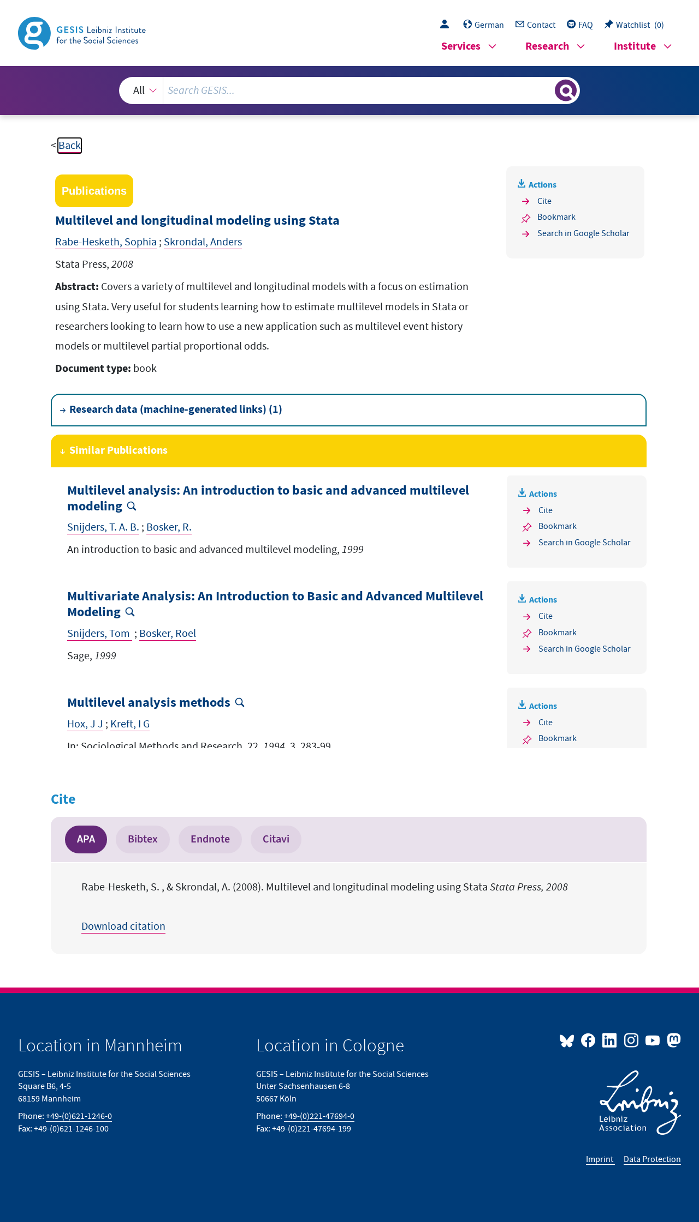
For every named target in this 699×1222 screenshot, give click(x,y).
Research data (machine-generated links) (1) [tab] (175, 409)
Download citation (123, 926)
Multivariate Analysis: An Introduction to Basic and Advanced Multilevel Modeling (275, 605)
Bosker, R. (169, 527)
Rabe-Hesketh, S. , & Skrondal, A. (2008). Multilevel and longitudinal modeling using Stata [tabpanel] (324, 907)
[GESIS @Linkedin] (610, 1040)
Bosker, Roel (167, 634)
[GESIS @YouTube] (653, 1040)
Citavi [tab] (276, 839)
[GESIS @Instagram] (631, 1040)
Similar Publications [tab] (118, 450)
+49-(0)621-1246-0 (79, 1116)
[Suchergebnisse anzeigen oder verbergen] (566, 90)
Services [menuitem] (461, 46)
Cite (544, 201)
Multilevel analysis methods (148, 703)
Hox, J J (85, 724)
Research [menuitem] (547, 46)
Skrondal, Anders (203, 242)
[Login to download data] (447, 25)
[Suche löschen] (545, 90)
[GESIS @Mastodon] (672, 1040)
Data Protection (652, 1159)
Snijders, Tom (99, 634)
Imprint (600, 1159)
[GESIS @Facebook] (589, 1040)
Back (69, 146)
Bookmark (556, 217)
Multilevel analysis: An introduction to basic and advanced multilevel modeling (268, 499)
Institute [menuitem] (635, 46)
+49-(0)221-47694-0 (319, 1116)
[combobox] (349, 90)
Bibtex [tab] (143, 839)
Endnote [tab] (210, 839)
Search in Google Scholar (583, 233)
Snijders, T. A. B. (103, 527)
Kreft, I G (130, 724)
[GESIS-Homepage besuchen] (83, 32)
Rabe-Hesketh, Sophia (106, 242)
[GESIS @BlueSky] (569, 1040)
